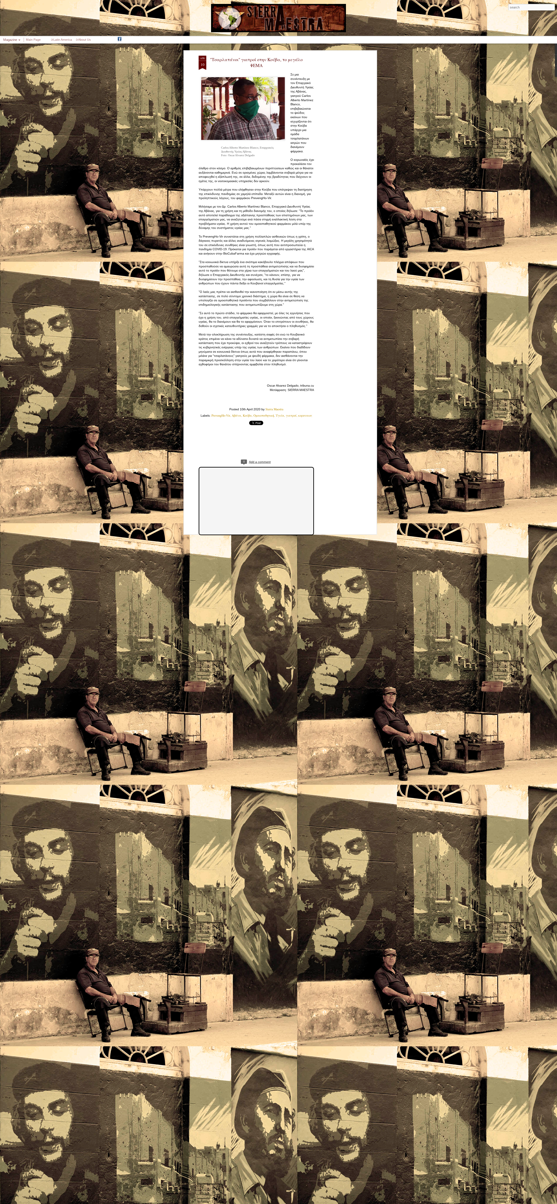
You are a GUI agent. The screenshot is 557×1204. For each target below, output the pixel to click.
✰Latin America (61, 39)
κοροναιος (305, 415)
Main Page (33, 39)
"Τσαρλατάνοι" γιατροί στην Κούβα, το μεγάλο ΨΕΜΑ (256, 62)
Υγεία (280, 415)
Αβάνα (236, 415)
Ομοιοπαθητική (263, 415)
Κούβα (247, 415)
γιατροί (291, 415)
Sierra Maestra (274, 409)
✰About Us (83, 39)
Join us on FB (119, 39)
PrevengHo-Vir (220, 415)
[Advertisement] (338, 124)
